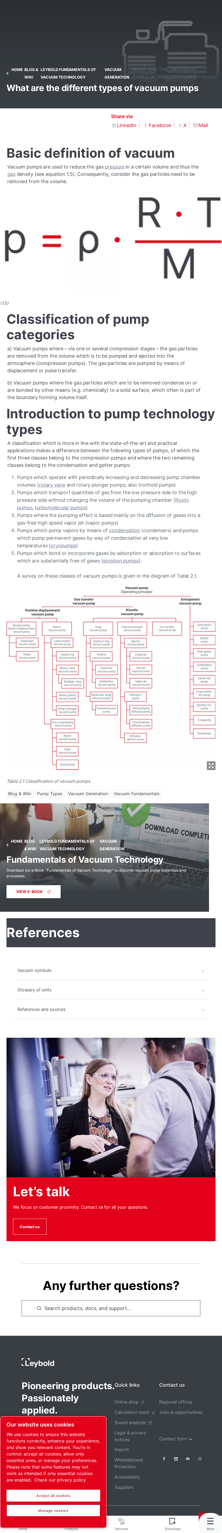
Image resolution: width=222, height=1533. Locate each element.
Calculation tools (132, 1412)
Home (17, 69)
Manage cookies (53, 1510)
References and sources (41, 1009)
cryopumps (63, 545)
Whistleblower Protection (129, 1463)
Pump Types (49, 793)
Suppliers (124, 1487)
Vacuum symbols (34, 970)
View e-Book (29, 891)
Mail (203, 125)
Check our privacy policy (60, 1480)
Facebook (160, 125)
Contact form (173, 1438)
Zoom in (211, 765)
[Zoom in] (111, 677)
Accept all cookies (53, 1495)
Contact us (30, 1226)
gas (11, 174)
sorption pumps (120, 561)
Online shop (127, 1402)
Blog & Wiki (19, 793)
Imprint (122, 1449)
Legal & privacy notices (130, 1436)
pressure (114, 167)
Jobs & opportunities (180, 1412)
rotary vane (52, 485)
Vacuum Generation (88, 793)
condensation (124, 530)
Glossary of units (34, 989)
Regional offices (175, 1402)
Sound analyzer (130, 1422)
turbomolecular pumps (60, 507)
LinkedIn (126, 125)
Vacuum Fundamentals (136, 793)
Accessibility (127, 1477)
